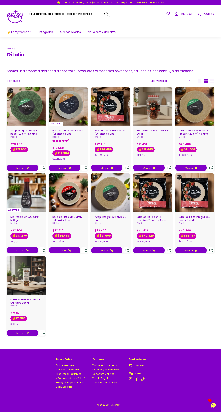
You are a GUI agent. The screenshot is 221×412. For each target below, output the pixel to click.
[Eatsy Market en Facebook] (136, 379)
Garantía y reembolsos (105, 369)
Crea (64, 2)
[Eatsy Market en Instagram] (130, 379)
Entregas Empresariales (70, 382)
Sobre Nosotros (65, 365)
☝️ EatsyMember (19, 32)
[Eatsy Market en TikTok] (143, 379)
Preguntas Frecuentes (68, 374)
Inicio (10, 48)
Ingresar (187, 14)
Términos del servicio (104, 382)
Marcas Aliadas (70, 32)
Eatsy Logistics (64, 387)
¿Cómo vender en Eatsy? (70, 378)
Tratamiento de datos (104, 365)
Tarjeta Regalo (100, 378)
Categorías (45, 32)
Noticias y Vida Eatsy (102, 32)
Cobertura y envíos (103, 374)
